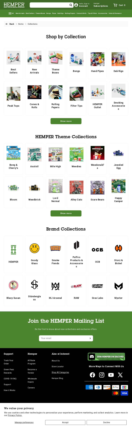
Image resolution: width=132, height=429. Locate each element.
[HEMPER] (14, 5)
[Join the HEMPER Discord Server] (106, 360)
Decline (106, 422)
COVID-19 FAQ (10, 379)
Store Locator (58, 367)
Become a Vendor (32, 371)
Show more (66, 121)
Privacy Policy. (15, 415)
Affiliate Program (31, 362)
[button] (11, 13)
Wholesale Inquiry (32, 380)
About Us (56, 361)
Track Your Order (8, 362)
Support (7, 384)
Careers (31, 388)
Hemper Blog (57, 378)
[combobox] (51, 5)
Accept (65, 422)
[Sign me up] (90, 338)
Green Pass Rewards (9, 371)
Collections (33, 24)
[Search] (70, 5)
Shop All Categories (60, 372)
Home (20, 24)
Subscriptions (101, 6)
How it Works (9, 390)
